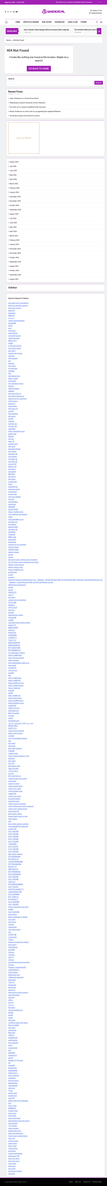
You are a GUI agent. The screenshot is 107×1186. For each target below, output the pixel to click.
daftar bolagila (13, 389)
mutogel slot (12, 1048)
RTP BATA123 (13, 859)
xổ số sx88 (12, 602)
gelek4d (11, 391)
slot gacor (12, 331)
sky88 (10, 693)
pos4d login (12, 482)
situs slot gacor (14, 1159)
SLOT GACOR (13, 847)
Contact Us (86, 1182)
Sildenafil (11, 535)
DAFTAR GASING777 (16, 889)
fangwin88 (12, 618)
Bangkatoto (12, 1068)
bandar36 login (13, 801)
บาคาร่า (11, 318)
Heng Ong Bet (13, 769)
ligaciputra (12, 985)
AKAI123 (11, 630)
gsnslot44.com (13, 721)
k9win (10, 326)
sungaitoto (12, 472)
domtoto (11, 998)
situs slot (11, 1088)
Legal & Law (73, 22)
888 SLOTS (12, 341)
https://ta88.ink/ (14, 688)
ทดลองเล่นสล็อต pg (15, 1010)
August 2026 (14, 162)
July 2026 (13, 166)
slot (9, 361)
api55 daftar (12, 1040)
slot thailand (12, 358)
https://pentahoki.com (16, 431)
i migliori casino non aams (18, 1023)
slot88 (10, 343)
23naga (11, 925)
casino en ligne (13, 784)
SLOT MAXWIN (13, 894)
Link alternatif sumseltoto (17, 514)
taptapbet (11, 429)
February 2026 (14, 188)
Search (11, 79)
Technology (60, 22)
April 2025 (13, 231)
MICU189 (11, 1033)
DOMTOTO (12, 592)
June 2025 (13, 223)
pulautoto (11, 313)
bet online (11, 761)
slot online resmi (14, 930)
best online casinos (15, 854)
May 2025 (13, 227)
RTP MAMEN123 (14, 650)
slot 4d (10, 1003)
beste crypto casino (15, 733)
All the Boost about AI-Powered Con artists (25, 116)
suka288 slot (13, 487)
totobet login (13, 444)
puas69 (11, 613)
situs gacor (12, 945)
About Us (78, 1182)
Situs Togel (12, 1106)
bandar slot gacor (14, 1131)
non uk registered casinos (17, 738)
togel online (12, 406)
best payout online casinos (18, 993)
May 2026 (13, 175)
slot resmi (11, 351)
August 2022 (14, 279)
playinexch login (14, 766)
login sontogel (13, 660)
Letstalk (11, 736)
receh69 (11, 673)
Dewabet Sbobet (14, 449)
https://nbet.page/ (15, 698)
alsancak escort (14, 489)
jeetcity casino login (15, 567)
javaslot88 (12, 323)
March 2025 (14, 236)
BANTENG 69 (13, 869)
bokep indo (12, 434)
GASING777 (12, 638)
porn (10, 328)
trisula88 (11, 1065)
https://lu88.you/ (14, 696)
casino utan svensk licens (17, 809)
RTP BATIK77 (13, 899)
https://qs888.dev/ (15, 655)
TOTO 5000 (12, 1126)
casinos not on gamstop (17, 545)
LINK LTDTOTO (14, 708)
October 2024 (14, 257)
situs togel (12, 665)
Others (84, 22)
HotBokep (11, 532)
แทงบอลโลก (12, 670)
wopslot (11, 577)
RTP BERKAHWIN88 (15, 884)
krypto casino (13, 1141)
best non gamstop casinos (18, 306)
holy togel (11, 366)
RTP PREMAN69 (14, 872)
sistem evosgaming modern (18, 942)
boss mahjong (13, 1076)
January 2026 (14, 192)
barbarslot (12, 980)
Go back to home (39, 68)
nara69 (10, 411)
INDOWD (11, 474)
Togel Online (12, 1149)
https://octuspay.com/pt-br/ (18, 907)
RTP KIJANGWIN (14, 874)
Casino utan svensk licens (17, 1136)
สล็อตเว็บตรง (13, 401)
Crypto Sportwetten (15, 1154)
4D (9, 1063)
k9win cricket (13, 379)
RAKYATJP (12, 633)
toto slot (11, 499)
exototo (11, 386)
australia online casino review (19, 623)
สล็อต (10, 517)
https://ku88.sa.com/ (16, 683)
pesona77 (12, 404)
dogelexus (12, 1078)
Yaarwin (11, 421)
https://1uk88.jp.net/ (16, 512)
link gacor (11, 479)
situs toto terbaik (14, 497)
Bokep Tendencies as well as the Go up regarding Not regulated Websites (66, 2)
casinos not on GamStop (17, 399)
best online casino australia (18, 824)
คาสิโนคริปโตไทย (15, 346)
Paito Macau (13, 947)
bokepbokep (12, 1071)
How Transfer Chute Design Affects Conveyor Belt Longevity (31, 30)
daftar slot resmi (14, 1118)
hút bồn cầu (12, 424)
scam (10, 1045)
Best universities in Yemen (17, 917)
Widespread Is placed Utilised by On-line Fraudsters (27, 103)
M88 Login (12, 537)
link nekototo (13, 414)
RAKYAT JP (12, 867)
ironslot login (13, 1111)
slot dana (11, 597)
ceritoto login (13, 753)
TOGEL (10, 940)
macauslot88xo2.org (16, 519)
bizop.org (11, 990)
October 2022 (14, 270)
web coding (12, 915)
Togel (10, 1091)
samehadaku (13, 502)
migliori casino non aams (17, 779)
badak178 (12, 625)
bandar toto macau (15, 353)
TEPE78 (11, 1035)
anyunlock (12, 504)
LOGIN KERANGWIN (15, 862)
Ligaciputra (12, 927)
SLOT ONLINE (13, 831)
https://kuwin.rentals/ (16, 658)
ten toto (11, 439)
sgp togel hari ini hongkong (18, 303)
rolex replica (12, 819)
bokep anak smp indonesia (18, 1101)
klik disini (11, 1008)
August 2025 (14, 214)
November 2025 (15, 201)
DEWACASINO (13, 550)
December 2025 (15, 197)
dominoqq (12, 987)
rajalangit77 (12, 1055)
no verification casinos (16, 653)
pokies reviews (13, 552)
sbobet (10, 1013)
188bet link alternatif (16, 977)
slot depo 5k (12, 454)
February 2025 (14, 240)
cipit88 (10, 620)
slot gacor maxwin (15, 1171)
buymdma (12, 1151)
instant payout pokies (16, 731)
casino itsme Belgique (16, 321)
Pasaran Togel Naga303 (17, 967)
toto (9, 741)
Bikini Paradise (13, 713)
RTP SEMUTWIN (14, 648)
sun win (11, 774)
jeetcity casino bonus (16, 565)
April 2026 (13, 179)
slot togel (11, 1020)
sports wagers (13, 1128)
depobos (11, 605)
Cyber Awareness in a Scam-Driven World (24, 98)
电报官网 (11, 507)
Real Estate (47, 22)
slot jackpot (12, 457)
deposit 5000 (13, 509)
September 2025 (15, 210)
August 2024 (14, 266)
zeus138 (11, 1098)
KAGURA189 (12, 1038)
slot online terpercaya (16, 396)
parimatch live (13, 711)
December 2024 (15, 249)
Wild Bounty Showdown (17, 585)
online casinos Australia (17, 804)
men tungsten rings (15, 791)
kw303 (10, 1058)
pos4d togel (12, 1093)
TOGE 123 (12, 640)
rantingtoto (12, 1030)
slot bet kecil (12, 1123)
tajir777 (11, 957)
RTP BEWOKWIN (14, 857)
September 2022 (15, 275)
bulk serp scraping (15, 748)
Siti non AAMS (13, 1025)
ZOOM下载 (12, 935)
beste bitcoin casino (15, 615)
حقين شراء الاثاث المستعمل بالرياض (20, 723)
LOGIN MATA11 (14, 970)
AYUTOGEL (12, 1116)
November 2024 (15, 253)
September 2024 (15, 262)
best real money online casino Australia (22, 560)
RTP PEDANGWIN (14, 864)
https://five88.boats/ (16, 701)
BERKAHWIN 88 (14, 643)
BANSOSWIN (13, 628)
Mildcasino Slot (14, 975)
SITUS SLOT (12, 608)
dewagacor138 (13, 1156)
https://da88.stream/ (16, 686)
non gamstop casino (15, 384)
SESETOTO (12, 728)
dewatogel (12, 540)
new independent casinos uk (18, 663)
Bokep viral (12, 467)
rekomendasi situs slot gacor (18, 1121)
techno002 (12, 381)
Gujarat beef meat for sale (17, 816)
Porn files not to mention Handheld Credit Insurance (28, 107)
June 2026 (13, 171)
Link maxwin (13, 972)
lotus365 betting (14, 799)
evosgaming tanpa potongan (19, 962)
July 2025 (13, 218)
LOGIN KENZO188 (15, 892)
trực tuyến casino (14, 348)
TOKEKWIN (12, 844)
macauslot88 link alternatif (18, 826)
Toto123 (11, 982)
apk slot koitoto (14, 995)
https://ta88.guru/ (15, 678)
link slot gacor (13, 1081)
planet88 (11, 950)
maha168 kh (13, 333)
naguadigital (13, 1086)
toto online (12, 452)
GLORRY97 (12, 668)
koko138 (11, 311)
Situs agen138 (13, 811)
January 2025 (14, 244)
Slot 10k (11, 764)
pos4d (10, 555)
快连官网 (11, 1053)
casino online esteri (15, 786)
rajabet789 (12, 706)
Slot (9, 374)
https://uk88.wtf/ (14, 680)
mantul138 (12, 464)
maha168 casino (14, 336)
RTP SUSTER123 (14, 776)
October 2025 (14, 205)
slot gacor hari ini (14, 308)
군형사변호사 (13, 771)
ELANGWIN (12, 635)
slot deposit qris (14, 376)
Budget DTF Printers (15, 1060)
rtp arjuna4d (12, 368)
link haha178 (13, 409)
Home (18, 22)
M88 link (11, 316)
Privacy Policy (97, 1182)
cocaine (11, 716)
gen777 (11, 595)
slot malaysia (13, 1043)
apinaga (11, 356)
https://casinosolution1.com (18, 756)
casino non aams (14, 789)
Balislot (11, 436)
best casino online (15, 814)
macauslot (12, 781)
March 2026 (14, 184)
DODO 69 (11, 882)
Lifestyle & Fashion (31, 22)
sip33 (10, 484)
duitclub (11, 363)
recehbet (11, 371)
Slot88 (10, 419)
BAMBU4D (12, 1108)
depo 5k (11, 441)
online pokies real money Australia (21, 806)
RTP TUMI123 (13, 897)
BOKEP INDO (13, 726)
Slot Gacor (12, 922)
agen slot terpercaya (15, 1133)
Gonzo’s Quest (13, 547)
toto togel (11, 446)
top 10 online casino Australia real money (23, 562)
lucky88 (11, 691)
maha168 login (13, 338)
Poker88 (11, 751)
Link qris (11, 955)
